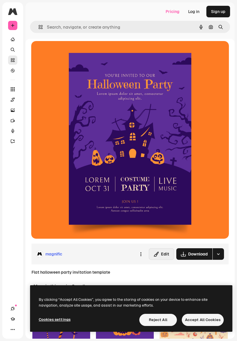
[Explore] (12, 70)
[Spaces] (12, 99)
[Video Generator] (12, 120)
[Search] (12, 49)
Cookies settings (55, 319)
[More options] (141, 254)
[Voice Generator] (12, 131)
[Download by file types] (218, 254)
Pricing (172, 11)
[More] (12, 329)
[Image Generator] (12, 110)
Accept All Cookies (203, 319)
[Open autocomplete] (38, 27)
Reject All (158, 319)
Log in (193, 11)
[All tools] (12, 89)
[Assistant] (12, 141)
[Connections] (12, 308)
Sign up (218, 11)
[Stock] (12, 60)
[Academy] (12, 319)
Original (68, 52)
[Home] (12, 39)
